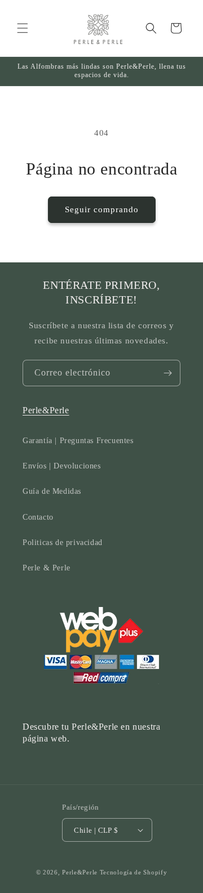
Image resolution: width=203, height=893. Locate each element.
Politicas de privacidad (63, 542)
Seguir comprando (102, 209)
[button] (22, 28)
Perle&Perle (46, 410)
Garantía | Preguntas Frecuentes (78, 440)
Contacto (38, 517)
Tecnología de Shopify (133, 872)
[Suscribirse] (167, 373)
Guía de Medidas (52, 491)
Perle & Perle (46, 568)
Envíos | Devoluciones (62, 466)
